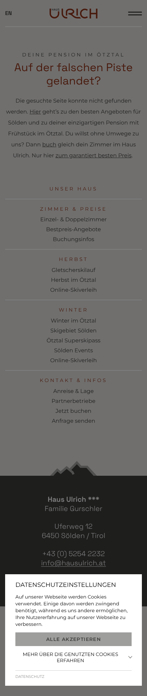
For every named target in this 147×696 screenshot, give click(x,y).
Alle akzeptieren (73, 639)
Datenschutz (29, 676)
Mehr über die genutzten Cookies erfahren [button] (70, 657)
